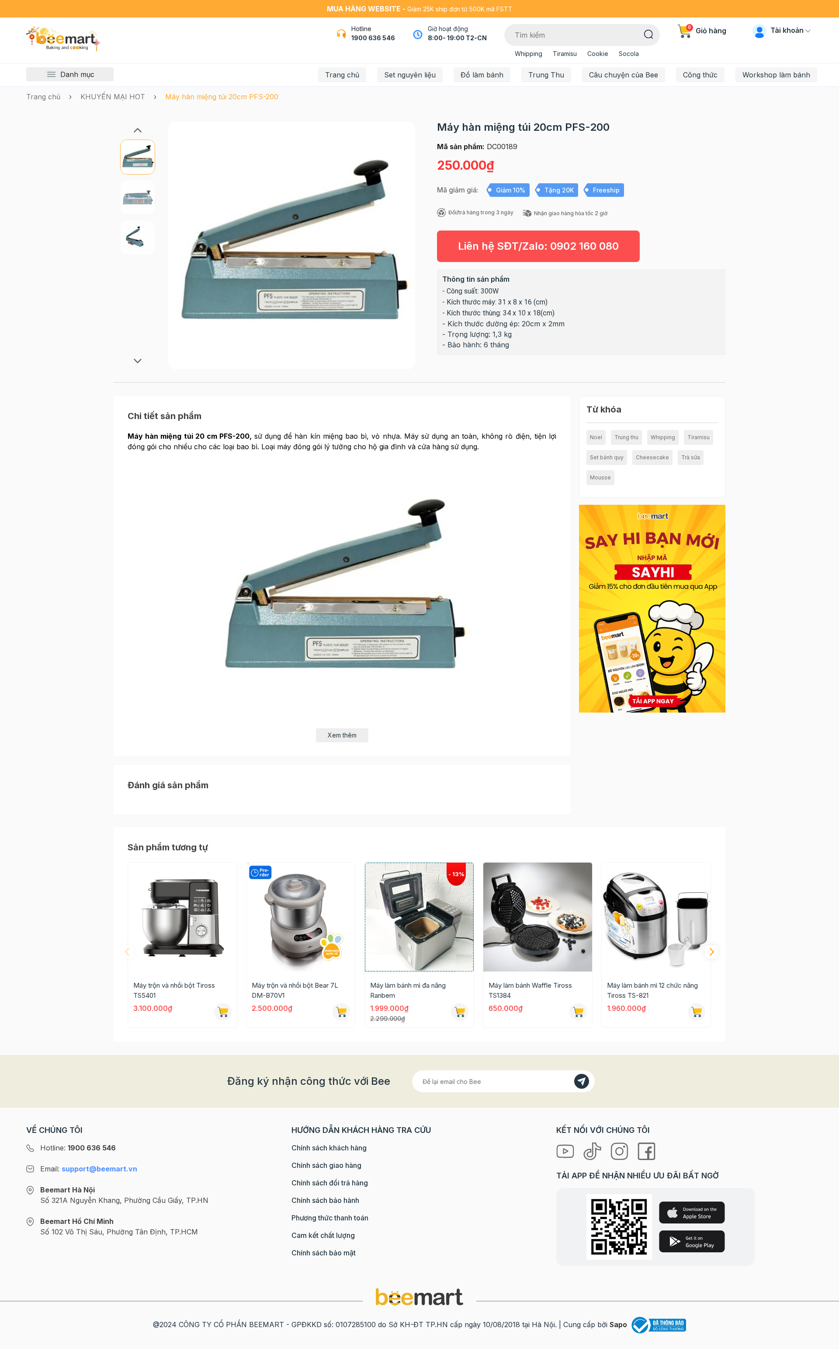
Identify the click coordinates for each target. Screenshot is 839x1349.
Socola (629, 53)
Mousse (600, 477)
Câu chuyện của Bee (623, 74)
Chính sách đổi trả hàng (329, 1182)
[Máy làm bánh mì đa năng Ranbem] (419, 917)
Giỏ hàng (707, 30)
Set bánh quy (607, 457)
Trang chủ (342, 74)
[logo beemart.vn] (419, 1296)
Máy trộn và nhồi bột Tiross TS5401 (174, 990)
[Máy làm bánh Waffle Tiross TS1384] (537, 917)
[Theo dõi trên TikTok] (593, 1150)
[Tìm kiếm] (648, 33)
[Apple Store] (692, 1212)
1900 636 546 (373, 38)
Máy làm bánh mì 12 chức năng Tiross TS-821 (652, 990)
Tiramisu (565, 53)
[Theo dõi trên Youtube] (566, 1150)
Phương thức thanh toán (329, 1217)
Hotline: (78, 1147)
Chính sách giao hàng (326, 1165)
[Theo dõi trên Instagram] (620, 1150)
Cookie (597, 53)
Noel (596, 437)
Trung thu (626, 437)
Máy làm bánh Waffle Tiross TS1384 (530, 990)
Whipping (528, 53)
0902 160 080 (584, 246)
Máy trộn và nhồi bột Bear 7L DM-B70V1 (295, 990)
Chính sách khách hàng (329, 1147)
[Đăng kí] (582, 1081)
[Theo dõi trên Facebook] (646, 1150)
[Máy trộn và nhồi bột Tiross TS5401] (182, 917)
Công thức (700, 74)
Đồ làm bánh (482, 74)
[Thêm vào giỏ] (223, 1011)
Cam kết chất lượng (323, 1235)
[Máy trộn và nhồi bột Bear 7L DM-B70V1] (300, 917)
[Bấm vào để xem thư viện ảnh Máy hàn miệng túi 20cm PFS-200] (291, 245)
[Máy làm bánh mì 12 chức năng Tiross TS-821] (656, 917)
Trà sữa (690, 457)
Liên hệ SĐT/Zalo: (538, 246)
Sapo (618, 1324)
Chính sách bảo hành (325, 1200)
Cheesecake (652, 457)
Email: (88, 1168)
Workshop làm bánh (776, 74)
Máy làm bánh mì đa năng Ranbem (408, 990)
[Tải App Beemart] (652, 608)
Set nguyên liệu (410, 74)
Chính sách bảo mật (323, 1252)
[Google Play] (692, 1241)
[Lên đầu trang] (823, 1340)
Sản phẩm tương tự (168, 847)
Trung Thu (546, 74)
